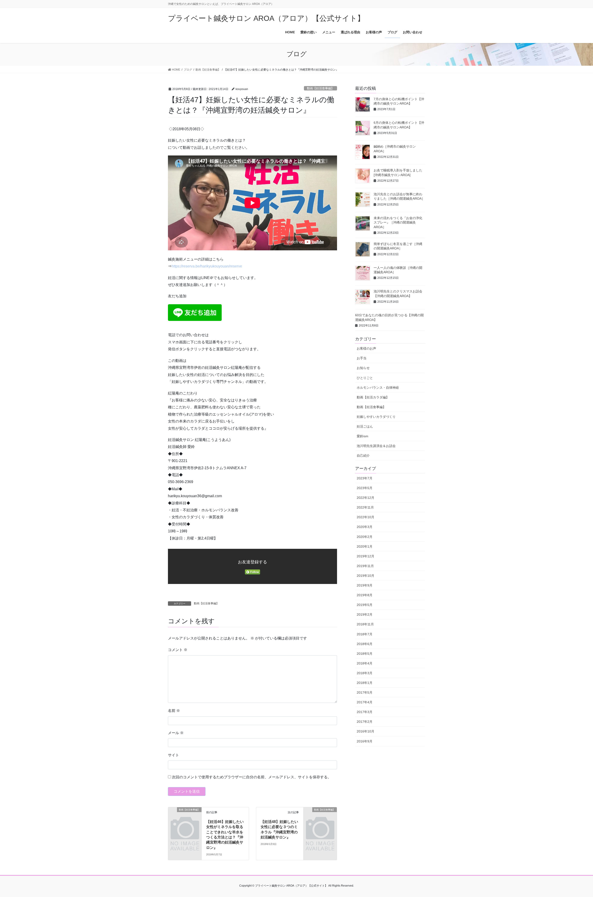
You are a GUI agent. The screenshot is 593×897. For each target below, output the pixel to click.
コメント (177, 650)
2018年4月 (364, 663)
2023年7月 (364, 478)
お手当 (361, 358)
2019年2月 (364, 614)
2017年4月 (364, 702)
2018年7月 (364, 634)
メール (176, 733)
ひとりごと (365, 378)
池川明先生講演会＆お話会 (376, 446)
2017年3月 (364, 712)
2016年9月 (364, 741)
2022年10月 (365, 517)
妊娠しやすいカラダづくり (376, 417)
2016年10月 (365, 731)
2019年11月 (365, 566)
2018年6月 (364, 644)
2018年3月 (364, 673)
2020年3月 (364, 527)
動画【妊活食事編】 (320, 88)
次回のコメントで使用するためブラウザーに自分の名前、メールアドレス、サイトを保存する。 (251, 777)
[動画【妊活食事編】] (185, 817)
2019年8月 (364, 595)
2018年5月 (364, 653)
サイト (173, 755)
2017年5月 (364, 692)
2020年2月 (364, 537)
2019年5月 (364, 605)
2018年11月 (365, 624)
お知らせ (363, 368)
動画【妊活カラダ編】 (373, 397)
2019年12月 (365, 556)
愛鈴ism (362, 436)
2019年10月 (365, 575)
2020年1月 (364, 546)
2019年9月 (364, 585)
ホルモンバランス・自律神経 (378, 387)
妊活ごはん (365, 426)
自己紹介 (363, 455)
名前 (174, 711)
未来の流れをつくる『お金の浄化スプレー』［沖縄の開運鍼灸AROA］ (398, 222)
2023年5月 (364, 488)
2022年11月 (365, 507)
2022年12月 (365, 498)
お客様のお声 (366, 348)
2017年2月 (364, 721)
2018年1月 (364, 683)
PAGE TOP (576, 866)
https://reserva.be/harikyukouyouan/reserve (207, 266)
